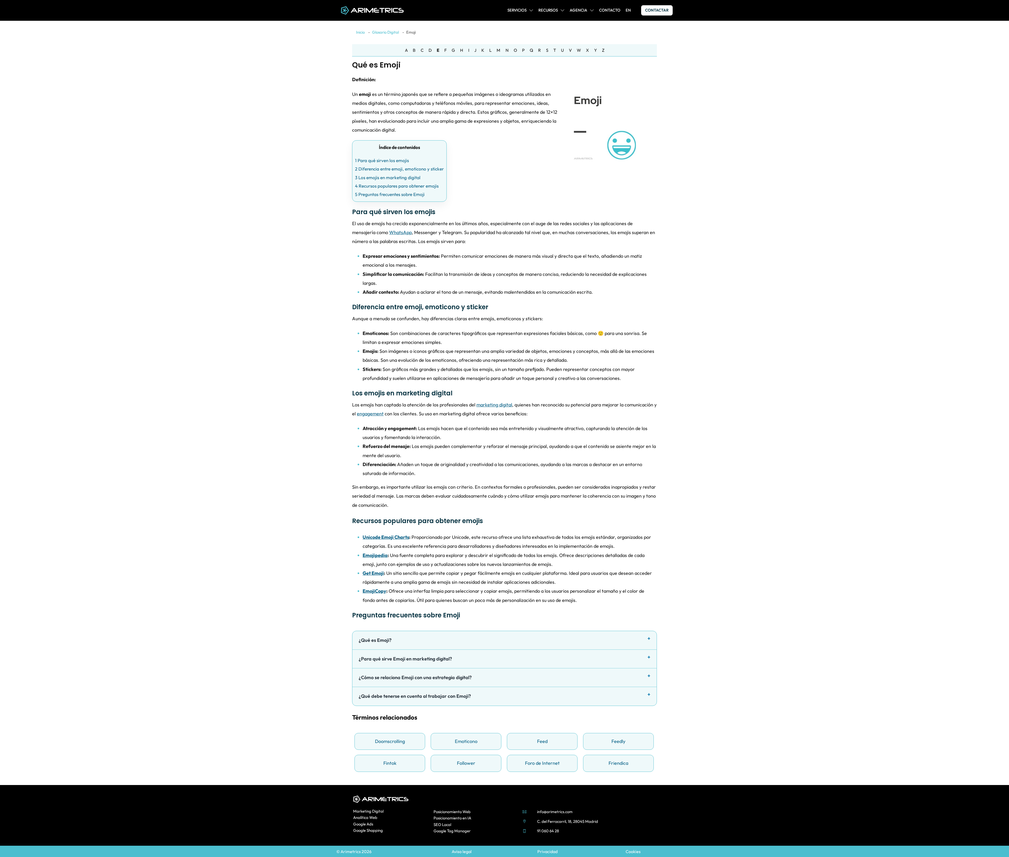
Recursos (548, 10)
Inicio (360, 32)
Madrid (591, 821)
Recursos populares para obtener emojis (397, 186)
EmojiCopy (374, 591)
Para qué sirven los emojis (382, 160)
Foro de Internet (542, 763)
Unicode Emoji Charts (386, 537)
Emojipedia (375, 555)
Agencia (578, 10)
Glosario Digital (385, 32)
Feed (542, 741)
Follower (466, 763)
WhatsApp (400, 232)
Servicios (517, 10)
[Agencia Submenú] (592, 10)
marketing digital (494, 405)
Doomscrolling (390, 741)
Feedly (618, 741)
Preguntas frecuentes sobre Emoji (390, 194)
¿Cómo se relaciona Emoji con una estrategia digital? (415, 677)
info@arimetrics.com (555, 811)
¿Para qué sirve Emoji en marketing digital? (405, 659)
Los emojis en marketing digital (387, 177)
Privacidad (547, 851)
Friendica (618, 763)
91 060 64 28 (548, 830)
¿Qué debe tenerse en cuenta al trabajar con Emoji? (415, 696)
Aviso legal (462, 851)
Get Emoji (373, 573)
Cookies (633, 851)
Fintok (390, 763)
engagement (370, 414)
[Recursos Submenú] (562, 10)
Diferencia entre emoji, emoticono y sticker (399, 169)
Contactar (657, 10)
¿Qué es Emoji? (375, 640)
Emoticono (466, 741)
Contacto (609, 10)
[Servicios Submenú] (531, 10)
